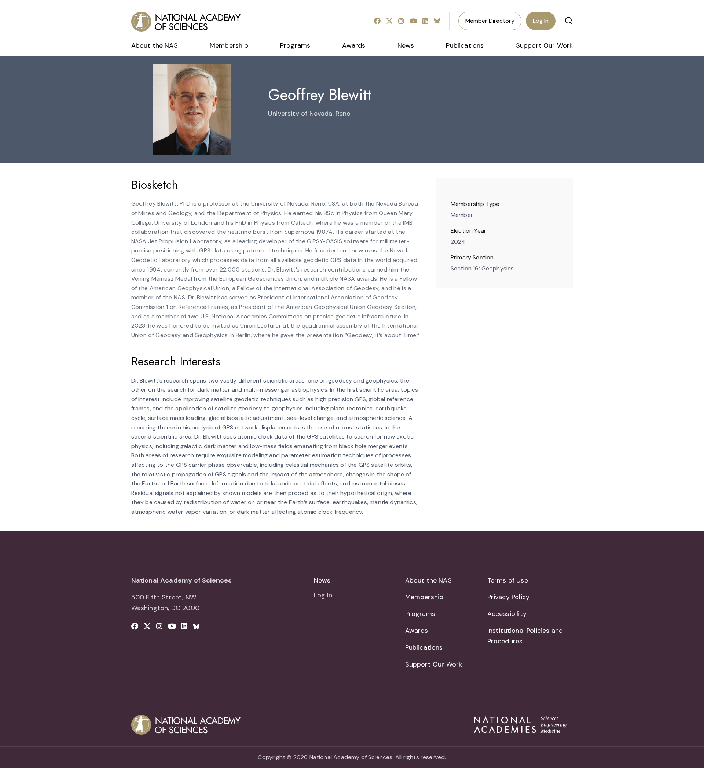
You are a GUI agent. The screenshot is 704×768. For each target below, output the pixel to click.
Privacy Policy (508, 596)
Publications (465, 45)
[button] (568, 20)
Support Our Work (544, 45)
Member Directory (489, 21)
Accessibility (507, 613)
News (405, 45)
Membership (229, 45)
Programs (295, 45)
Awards (353, 45)
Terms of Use (507, 580)
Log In (541, 21)
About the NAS (154, 45)
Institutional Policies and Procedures (525, 636)
